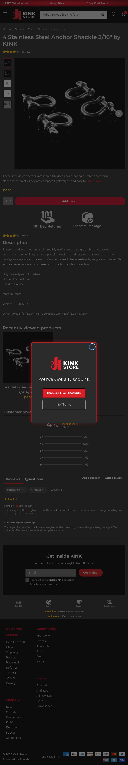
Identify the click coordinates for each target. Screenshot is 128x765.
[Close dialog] (92, 347)
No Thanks (64, 404)
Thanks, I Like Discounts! (64, 393)
